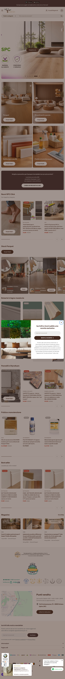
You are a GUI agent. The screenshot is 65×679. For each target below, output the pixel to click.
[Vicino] (61, 322)
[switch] (5, 665)
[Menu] (8, 654)
